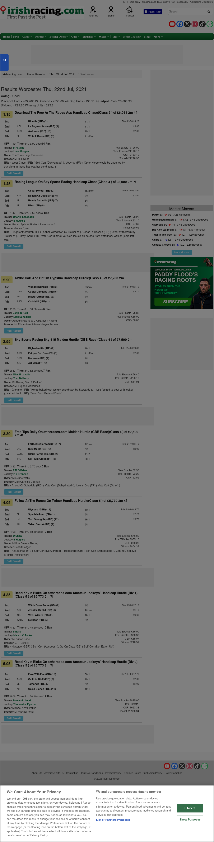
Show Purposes (190, 819)
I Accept (190, 808)
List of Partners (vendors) (113, 820)
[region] (107, 813)
